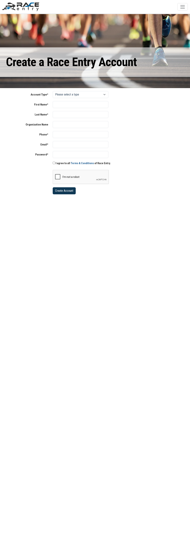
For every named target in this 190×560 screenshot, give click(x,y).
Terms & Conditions (82, 163)
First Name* (41, 104)
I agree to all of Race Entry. (83, 163)
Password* (41, 154)
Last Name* (41, 114)
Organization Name (37, 124)
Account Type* (39, 94)
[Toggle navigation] (182, 7)
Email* (44, 144)
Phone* (43, 134)
